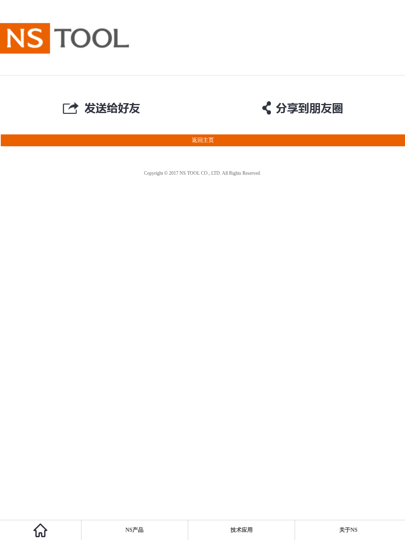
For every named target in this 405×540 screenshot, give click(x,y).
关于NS (348, 530)
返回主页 (203, 140)
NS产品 (134, 530)
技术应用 (242, 530)
